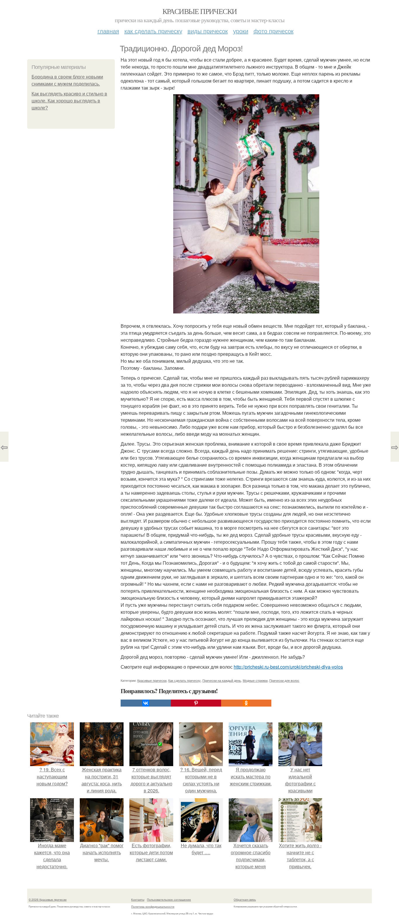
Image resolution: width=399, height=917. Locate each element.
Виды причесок (208, 31)
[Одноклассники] (246, 703)
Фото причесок (274, 31)
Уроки (240, 31)
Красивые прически (199, 11)
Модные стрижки (255, 680)
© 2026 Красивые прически (48, 899)
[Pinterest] (196, 703)
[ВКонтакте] (146, 703)
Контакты (137, 899)
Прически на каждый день (221, 680)
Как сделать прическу (153, 31)
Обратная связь (245, 899)
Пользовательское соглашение (169, 899)
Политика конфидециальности (152, 906)
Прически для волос (284, 680)
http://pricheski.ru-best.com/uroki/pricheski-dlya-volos (288, 666)
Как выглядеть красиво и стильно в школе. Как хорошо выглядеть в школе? (69, 100)
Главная (108, 31)
